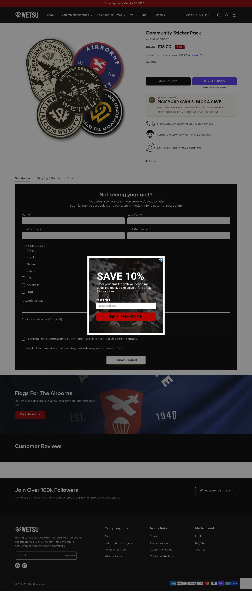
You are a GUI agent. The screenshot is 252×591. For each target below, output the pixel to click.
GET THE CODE (126, 317)
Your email (103, 300)
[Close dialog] (161, 259)
